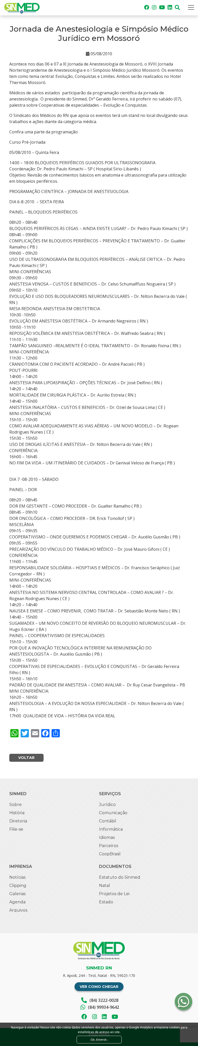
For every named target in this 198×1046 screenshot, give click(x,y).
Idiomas (107, 837)
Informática (111, 829)
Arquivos (18, 910)
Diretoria (18, 821)
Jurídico (107, 804)
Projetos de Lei (114, 893)
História (16, 812)
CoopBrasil (110, 853)
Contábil (107, 821)
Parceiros (108, 845)
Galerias (17, 893)
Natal (104, 885)
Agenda (17, 902)
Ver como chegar (99, 986)
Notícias (17, 877)
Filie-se (16, 829)
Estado (106, 902)
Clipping (17, 885)
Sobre (15, 804)
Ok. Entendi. (99, 1039)
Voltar (26, 757)
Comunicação (113, 812)
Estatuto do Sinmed (119, 877)
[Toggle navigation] (191, 7)
